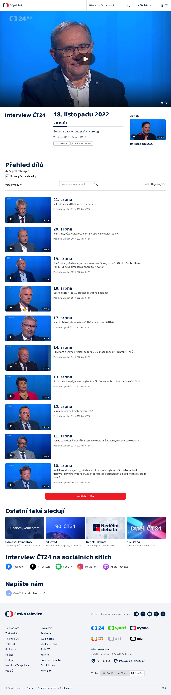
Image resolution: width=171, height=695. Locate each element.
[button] (85, 59)
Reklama (46, 633)
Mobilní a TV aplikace (17, 665)
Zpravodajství (61, 143)
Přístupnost (66, 687)
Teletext (10, 644)
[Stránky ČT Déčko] (97, 639)
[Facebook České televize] (143, 614)
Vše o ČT (10, 670)
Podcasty (10, 649)
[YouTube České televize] (149, 614)
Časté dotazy (48, 665)
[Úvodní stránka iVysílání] (15, 5)
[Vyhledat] (96, 184)
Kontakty (46, 670)
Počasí (9, 654)
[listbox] (122, 673)
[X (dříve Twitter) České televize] (156, 614)
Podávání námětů (51, 660)
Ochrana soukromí (47, 687)
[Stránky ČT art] (114, 639)
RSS (164, 687)
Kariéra (45, 654)
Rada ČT (45, 649)
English (30, 687)
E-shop (9, 660)
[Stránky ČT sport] (117, 629)
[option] (108, 673)
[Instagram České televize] (136, 614)
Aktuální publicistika (81, 143)
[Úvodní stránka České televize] (24, 614)
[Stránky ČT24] (97, 629)
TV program (12, 628)
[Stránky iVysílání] (140, 629)
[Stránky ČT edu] (136, 639)
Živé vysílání (12, 633)
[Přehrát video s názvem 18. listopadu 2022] (85, 59)
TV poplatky (12, 638)
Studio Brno (47, 638)
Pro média (46, 628)
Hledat (128, 5)
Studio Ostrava (49, 644)
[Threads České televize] (163, 614)
